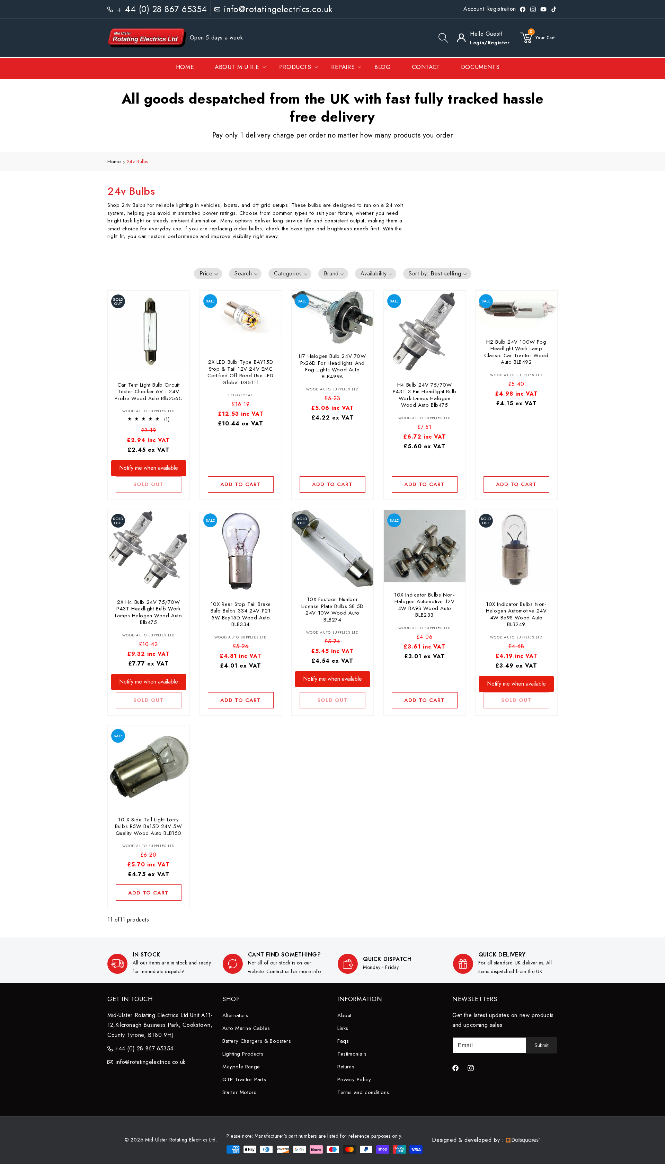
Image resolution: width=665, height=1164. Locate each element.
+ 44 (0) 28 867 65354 (161, 9)
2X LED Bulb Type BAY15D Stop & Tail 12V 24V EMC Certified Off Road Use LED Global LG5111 (240, 372)
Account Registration (489, 9)
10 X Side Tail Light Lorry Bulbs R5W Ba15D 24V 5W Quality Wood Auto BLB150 (148, 827)
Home (114, 161)
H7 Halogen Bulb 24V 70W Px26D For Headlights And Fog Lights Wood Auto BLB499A (332, 366)
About (344, 1015)
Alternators (235, 1015)
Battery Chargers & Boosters (256, 1041)
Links (342, 1028)
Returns (345, 1066)
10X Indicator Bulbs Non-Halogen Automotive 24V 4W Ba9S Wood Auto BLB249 (516, 614)
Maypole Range (241, 1066)
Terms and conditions (363, 1092)
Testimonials (351, 1054)
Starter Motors (239, 1092)
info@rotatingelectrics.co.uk (278, 9)
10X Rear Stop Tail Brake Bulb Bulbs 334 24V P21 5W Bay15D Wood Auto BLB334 (240, 614)
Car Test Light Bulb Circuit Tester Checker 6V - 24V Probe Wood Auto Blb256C (148, 391)
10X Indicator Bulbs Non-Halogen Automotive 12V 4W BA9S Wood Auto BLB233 (424, 605)
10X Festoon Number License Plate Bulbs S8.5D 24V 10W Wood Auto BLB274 (332, 609)
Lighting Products (242, 1054)
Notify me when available (148, 468)
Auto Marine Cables (246, 1028)
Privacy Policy (354, 1079)
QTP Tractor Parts (244, 1079)
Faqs (343, 1041)
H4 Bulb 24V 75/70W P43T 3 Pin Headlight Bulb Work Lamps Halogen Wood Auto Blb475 (424, 394)
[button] (443, 37)
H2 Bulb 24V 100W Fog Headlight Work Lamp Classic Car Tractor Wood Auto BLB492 (516, 352)
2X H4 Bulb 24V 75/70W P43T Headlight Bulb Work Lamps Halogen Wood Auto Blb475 (148, 612)
